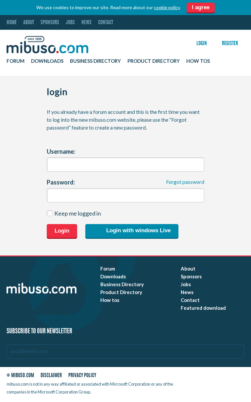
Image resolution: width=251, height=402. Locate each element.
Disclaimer (51, 375)
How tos (198, 61)
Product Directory (153, 61)
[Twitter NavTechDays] (210, 385)
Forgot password (185, 182)
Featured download (203, 308)
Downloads (47, 61)
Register (230, 43)
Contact (105, 22)
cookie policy (167, 7)
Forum (16, 61)
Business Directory (95, 61)
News (86, 22)
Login (201, 43)
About (28, 22)
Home (12, 22)
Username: (61, 151)
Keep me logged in (77, 213)
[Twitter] (205, 377)
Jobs (70, 22)
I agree (200, 7)
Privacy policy (82, 375)
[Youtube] (194, 377)
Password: (61, 182)
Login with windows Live (138, 231)
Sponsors (50, 22)
